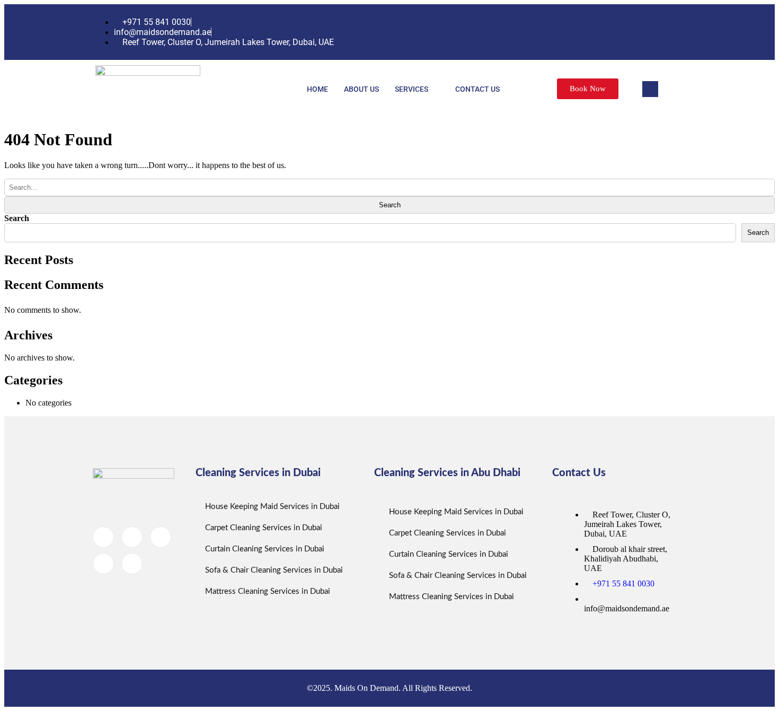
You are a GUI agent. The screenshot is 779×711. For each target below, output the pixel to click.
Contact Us (477, 89)
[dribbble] (103, 563)
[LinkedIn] (633, 32)
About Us (361, 89)
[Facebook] (590, 32)
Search (16, 218)
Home (317, 89)
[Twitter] (611, 32)
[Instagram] (675, 32)
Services (411, 89)
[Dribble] (654, 32)
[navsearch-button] (650, 89)
